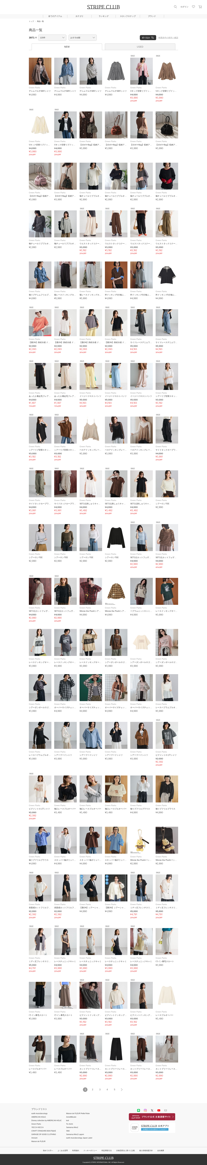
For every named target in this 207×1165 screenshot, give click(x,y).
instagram (145, 1110)
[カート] (200, 6)
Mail (165, 1110)
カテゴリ (79, 16)
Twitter (152, 1110)
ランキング (104, 16)
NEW (67, 47)
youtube (159, 1110)
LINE (138, 1110)
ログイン (184, 7)
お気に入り (193, 6)
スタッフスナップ (128, 16)
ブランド (152, 16)
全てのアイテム (55, 16)
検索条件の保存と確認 (168, 37)
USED (140, 47)
